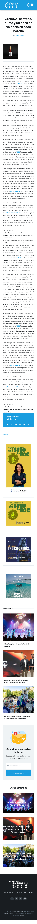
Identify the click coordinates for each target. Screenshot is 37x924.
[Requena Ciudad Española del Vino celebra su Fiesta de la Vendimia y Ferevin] (18, 687)
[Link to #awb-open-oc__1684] (32, 5)
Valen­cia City (19, 35)
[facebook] (12, 898)
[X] (11, 424)
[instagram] (20, 898)
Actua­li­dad (5, 434)
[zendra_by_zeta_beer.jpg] (10, 45)
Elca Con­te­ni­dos (9, 913)
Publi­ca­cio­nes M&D (17, 911)
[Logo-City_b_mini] (10, 3)
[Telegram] (24, 424)
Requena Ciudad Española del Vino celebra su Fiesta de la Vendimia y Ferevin (18, 856)
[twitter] (16, 898)
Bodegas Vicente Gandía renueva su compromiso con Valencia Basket (18, 829)
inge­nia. (22, 915)
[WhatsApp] (20, 424)
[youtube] (25, 898)
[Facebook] (7, 424)
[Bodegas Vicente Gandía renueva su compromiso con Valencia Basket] (18, 651)
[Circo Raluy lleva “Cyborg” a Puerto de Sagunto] (18, 615)
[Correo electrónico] (28, 424)
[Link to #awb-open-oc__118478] (28, 5)
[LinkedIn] (15, 424)
